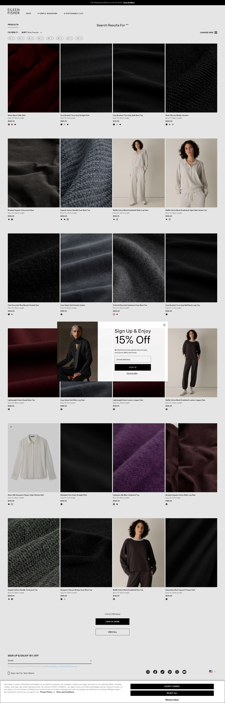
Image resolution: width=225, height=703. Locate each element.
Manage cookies (172, 700)
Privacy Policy (47, 692)
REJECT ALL (172, 693)
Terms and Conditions (65, 692)
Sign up (133, 367)
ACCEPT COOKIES (172, 686)
